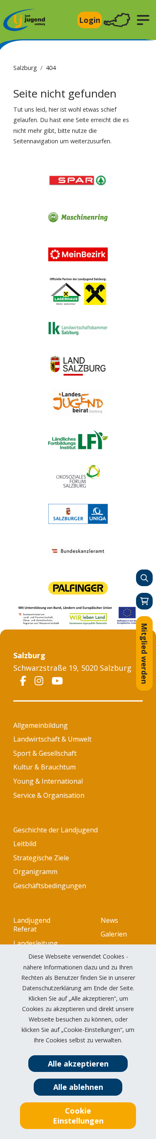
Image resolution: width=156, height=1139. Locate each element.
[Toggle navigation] (117, 20)
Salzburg (25, 68)
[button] (143, 19)
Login (89, 20)
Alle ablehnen (78, 1087)
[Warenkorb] (144, 601)
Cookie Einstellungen (78, 1116)
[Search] (144, 578)
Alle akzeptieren (78, 1064)
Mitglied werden (144, 653)
